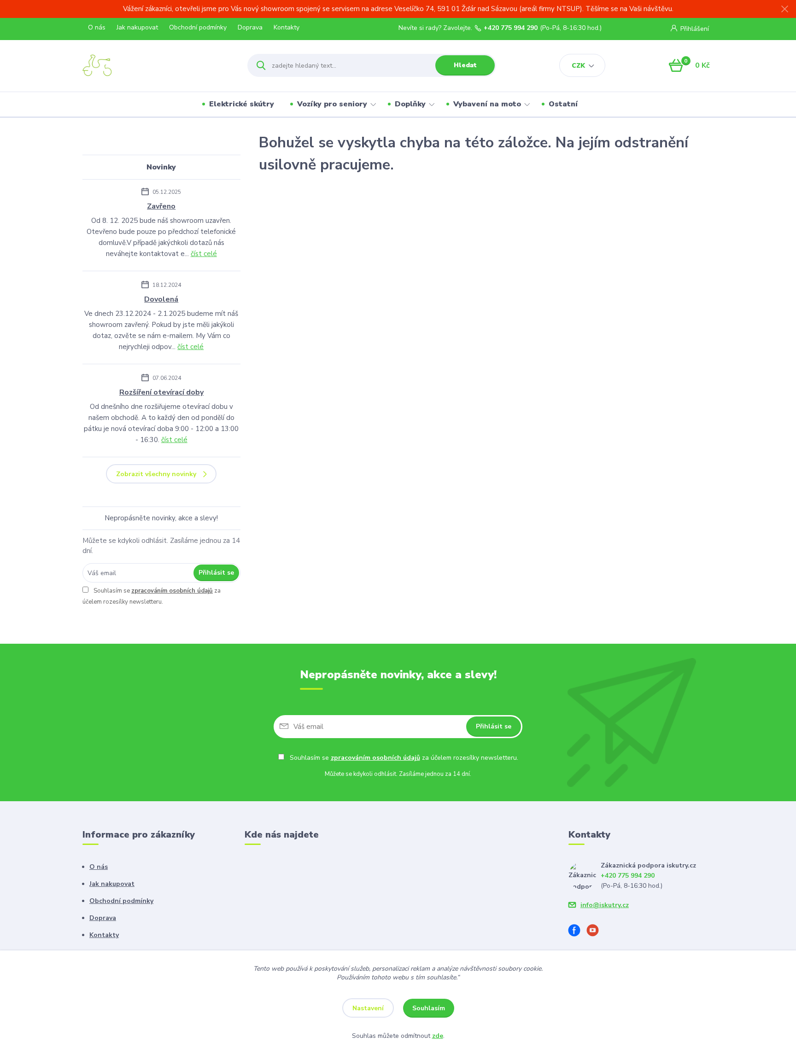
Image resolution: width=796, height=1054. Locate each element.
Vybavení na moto (487, 104)
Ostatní (563, 104)
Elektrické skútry (241, 104)
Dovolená (161, 299)
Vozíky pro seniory (332, 104)
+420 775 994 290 (511, 28)
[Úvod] (156, 65)
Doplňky (410, 104)
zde (437, 1035)
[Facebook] (577, 932)
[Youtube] (596, 932)
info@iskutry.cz (604, 905)
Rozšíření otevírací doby (161, 392)
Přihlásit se (216, 572)
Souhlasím (428, 1008)
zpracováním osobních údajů (172, 591)
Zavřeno (161, 206)
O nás (96, 27)
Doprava (250, 27)
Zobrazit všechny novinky (156, 474)
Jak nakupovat (137, 27)
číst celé (204, 253)
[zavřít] (784, 9)
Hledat (465, 65)
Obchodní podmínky (198, 27)
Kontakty (286, 27)
